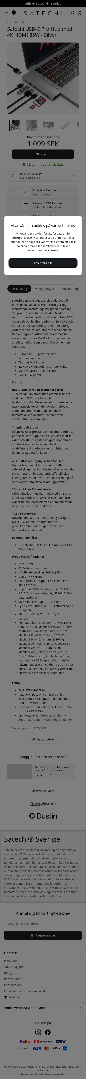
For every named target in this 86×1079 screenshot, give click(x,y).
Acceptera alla (43, 263)
